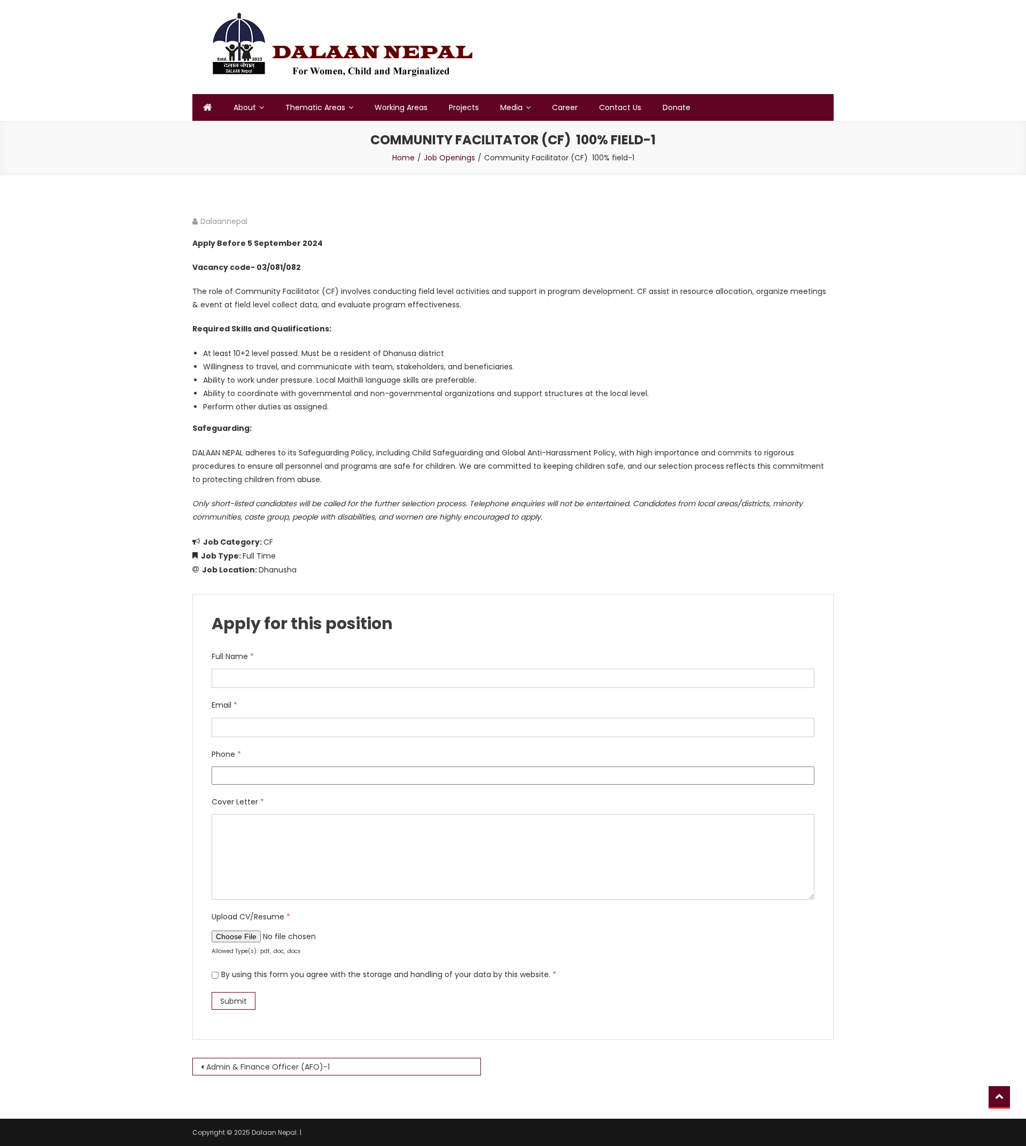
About (245, 107)
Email (224, 705)
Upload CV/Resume (251, 916)
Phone (226, 754)
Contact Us (620, 107)
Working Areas (401, 107)
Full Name (233, 656)
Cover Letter (238, 801)
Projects (464, 107)
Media (511, 107)
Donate (676, 107)
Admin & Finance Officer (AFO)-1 (268, 1067)
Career (565, 107)
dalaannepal (223, 221)
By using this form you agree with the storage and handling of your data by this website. (388, 974)
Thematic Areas (315, 107)
